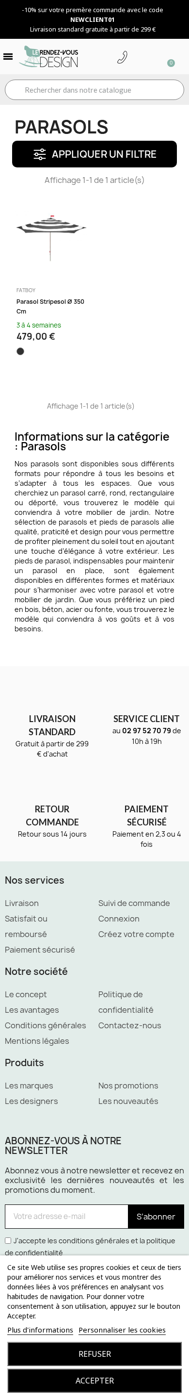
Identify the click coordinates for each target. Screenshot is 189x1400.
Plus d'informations (40, 1329)
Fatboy (25, 290)
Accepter (95, 1380)
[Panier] (166, 56)
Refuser (95, 1354)
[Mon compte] (137, 57)
